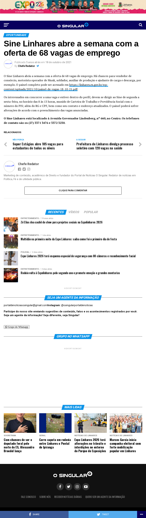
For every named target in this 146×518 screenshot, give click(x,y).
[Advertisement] (73, 375)
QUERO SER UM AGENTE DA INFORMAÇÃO (105, 497)
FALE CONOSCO (28, 497)
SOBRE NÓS (45, 497)
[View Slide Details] (73, 7)
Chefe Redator (26, 66)
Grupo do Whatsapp (17, 327)
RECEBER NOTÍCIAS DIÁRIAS (68, 497)
